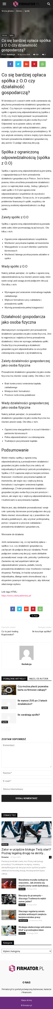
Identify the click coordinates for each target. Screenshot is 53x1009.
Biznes (5, 844)
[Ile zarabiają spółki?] (8, 718)
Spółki (4, 694)
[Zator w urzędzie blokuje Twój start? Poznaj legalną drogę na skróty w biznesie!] (26, 833)
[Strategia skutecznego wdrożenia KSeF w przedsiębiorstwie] (8, 931)
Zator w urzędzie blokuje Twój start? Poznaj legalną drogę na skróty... (26, 851)
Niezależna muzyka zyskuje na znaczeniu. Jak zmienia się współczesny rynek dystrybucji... (34, 883)
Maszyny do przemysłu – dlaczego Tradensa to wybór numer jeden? (32, 898)
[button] (49, 4)
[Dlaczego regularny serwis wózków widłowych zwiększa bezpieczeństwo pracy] (8, 915)
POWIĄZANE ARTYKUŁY (14, 679)
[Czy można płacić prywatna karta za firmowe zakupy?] (8, 690)
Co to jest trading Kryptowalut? (9, 633)
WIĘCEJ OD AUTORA (38, 679)
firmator (5, 857)
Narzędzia (23, 920)
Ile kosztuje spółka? (42, 631)
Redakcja (27, 664)
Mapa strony (26, 1000)
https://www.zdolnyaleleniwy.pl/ (16, 595)
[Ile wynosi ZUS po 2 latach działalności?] (8, 704)
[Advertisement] (26, 40)
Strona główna (8, 11)
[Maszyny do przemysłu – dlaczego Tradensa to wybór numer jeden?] (8, 899)
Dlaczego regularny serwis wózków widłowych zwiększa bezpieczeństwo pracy (32, 914)
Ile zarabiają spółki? (29, 714)
